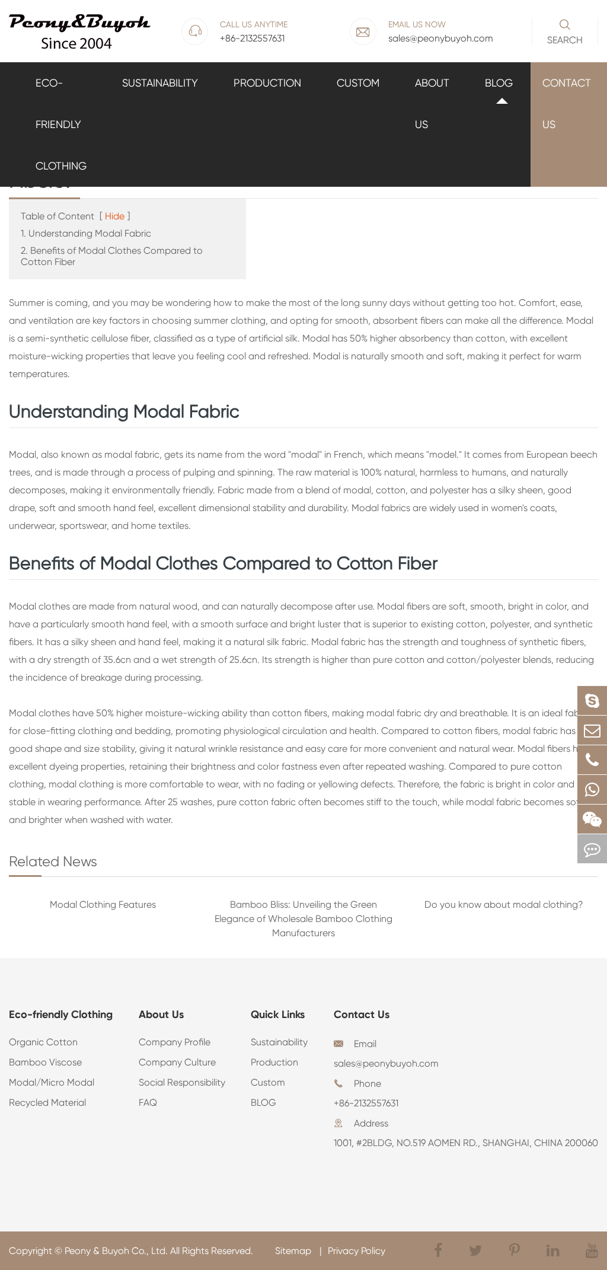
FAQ (148, 1102)
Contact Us (566, 103)
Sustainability (160, 82)
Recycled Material (47, 1102)
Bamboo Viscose (45, 1062)
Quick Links (278, 1014)
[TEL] (592, 759)
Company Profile (174, 1042)
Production (267, 82)
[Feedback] (592, 848)
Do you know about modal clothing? (503, 904)
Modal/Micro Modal (51, 1082)
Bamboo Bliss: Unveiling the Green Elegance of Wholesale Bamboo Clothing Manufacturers (303, 919)
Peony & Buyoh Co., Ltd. (116, 1250)
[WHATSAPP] (592, 789)
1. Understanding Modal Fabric (86, 233)
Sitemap (294, 1250)
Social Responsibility (182, 1082)
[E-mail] (592, 730)
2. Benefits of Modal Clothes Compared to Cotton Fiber (112, 256)
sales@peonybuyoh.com (386, 1063)
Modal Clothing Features (103, 904)
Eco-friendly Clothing (61, 124)
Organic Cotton (43, 1042)
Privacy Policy (356, 1250)
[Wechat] (592, 819)
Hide (114, 216)
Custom (358, 82)
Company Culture (177, 1062)
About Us (432, 103)
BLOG (499, 82)
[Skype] (592, 700)
